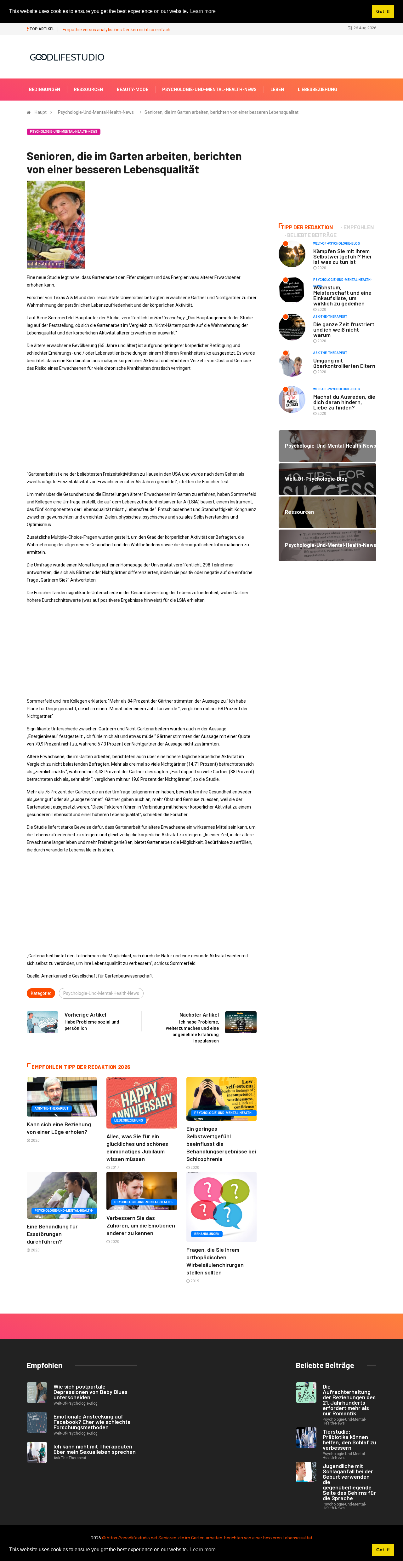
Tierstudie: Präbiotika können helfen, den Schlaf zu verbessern (349, 1439)
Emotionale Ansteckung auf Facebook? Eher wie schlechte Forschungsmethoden (92, 1421)
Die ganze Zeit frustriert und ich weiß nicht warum (343, 329)
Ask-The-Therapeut (52, 1108)
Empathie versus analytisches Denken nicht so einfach (116, 29)
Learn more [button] (203, 1549)
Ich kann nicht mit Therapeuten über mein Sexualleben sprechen (95, 1449)
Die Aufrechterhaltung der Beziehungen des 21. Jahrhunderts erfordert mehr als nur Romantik (349, 1400)
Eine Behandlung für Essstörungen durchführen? (52, 1234)
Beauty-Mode (132, 89)
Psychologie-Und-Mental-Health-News (209, 89)
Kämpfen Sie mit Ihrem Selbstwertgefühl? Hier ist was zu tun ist (342, 256)
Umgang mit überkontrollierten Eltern (344, 363)
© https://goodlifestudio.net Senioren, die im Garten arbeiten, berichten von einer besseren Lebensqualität (207, 1538)
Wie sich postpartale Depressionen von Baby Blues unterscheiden (91, 1392)
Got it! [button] (383, 1549)
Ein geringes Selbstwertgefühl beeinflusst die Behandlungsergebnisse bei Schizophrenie (221, 1143)
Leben (277, 89)
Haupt (41, 112)
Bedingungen (44, 89)
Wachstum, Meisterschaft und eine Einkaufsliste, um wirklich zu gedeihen (342, 295)
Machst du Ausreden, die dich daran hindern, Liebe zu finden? (344, 402)
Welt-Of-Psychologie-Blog (336, 243)
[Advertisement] (142, 421)
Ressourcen (88, 89)
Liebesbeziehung (317, 89)
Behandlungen (206, 1234)
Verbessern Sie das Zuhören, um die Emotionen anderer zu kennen (140, 1225)
